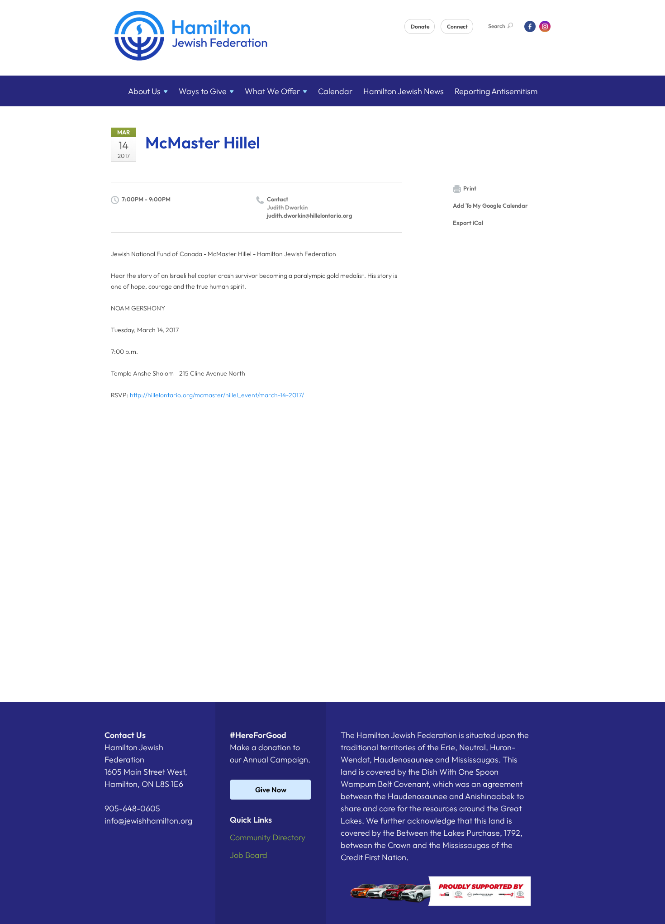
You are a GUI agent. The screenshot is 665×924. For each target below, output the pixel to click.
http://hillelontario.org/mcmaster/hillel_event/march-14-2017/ (217, 395)
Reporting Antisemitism (496, 91)
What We (272, 91)
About (144, 91)
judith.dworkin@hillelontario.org (309, 215)
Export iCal (468, 222)
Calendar (335, 91)
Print (469, 188)
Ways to (203, 91)
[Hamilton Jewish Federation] (191, 37)
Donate (420, 26)
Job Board (248, 855)
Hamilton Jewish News (403, 91)
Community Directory (267, 837)
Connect (457, 26)
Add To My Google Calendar (490, 205)
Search (496, 26)
